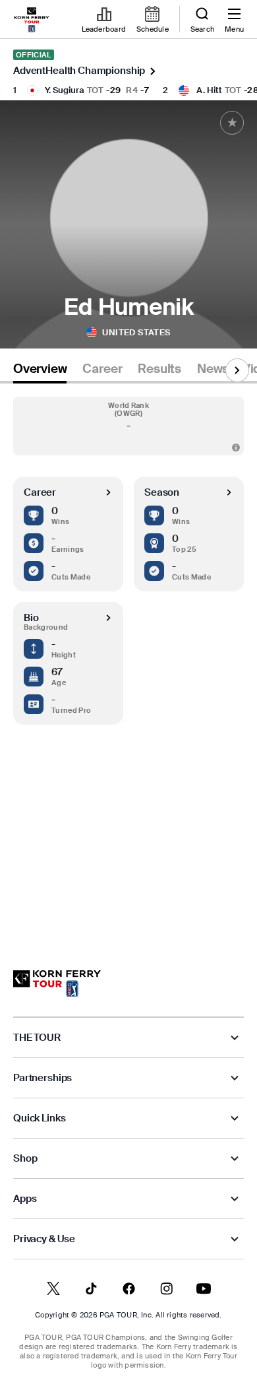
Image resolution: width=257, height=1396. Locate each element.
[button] (128, 426)
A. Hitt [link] (209, 90)
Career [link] (102, 369)
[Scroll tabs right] (237, 370)
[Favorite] (232, 123)
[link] (31, 19)
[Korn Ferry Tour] (57, 983)
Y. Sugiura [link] (64, 90)
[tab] (40, 371)
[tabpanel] (128, 663)
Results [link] (159, 369)
